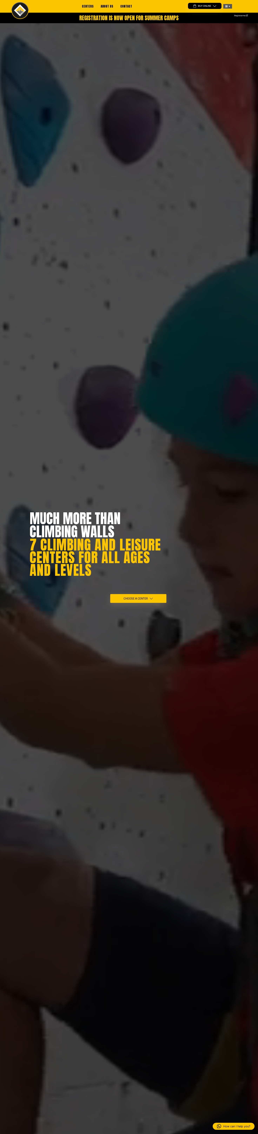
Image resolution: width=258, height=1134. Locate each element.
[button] (227, 6)
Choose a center (136, 598)
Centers (88, 6)
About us (107, 6)
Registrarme (240, 15)
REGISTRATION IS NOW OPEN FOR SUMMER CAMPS (129, 18)
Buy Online (204, 6)
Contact (126, 6)
